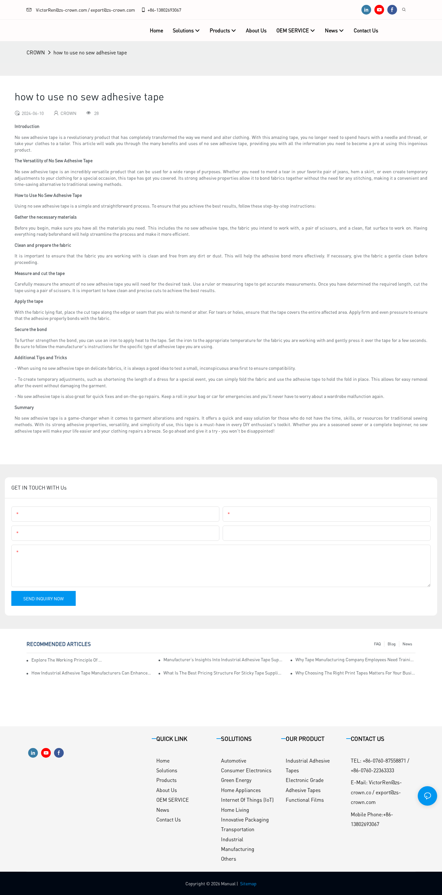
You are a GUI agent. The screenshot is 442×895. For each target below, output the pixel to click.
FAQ (377, 643)
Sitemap (248, 883)
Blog (392, 643)
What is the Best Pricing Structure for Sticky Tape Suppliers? (223, 672)
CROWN (36, 52)
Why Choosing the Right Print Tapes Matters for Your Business (355, 672)
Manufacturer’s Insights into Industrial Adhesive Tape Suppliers (223, 659)
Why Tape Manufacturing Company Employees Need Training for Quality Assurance (355, 659)
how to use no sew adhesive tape (90, 52)
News (407, 643)
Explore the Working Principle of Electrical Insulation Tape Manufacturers (67, 660)
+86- (152, 10)
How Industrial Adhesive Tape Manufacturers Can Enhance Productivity (91, 672)
